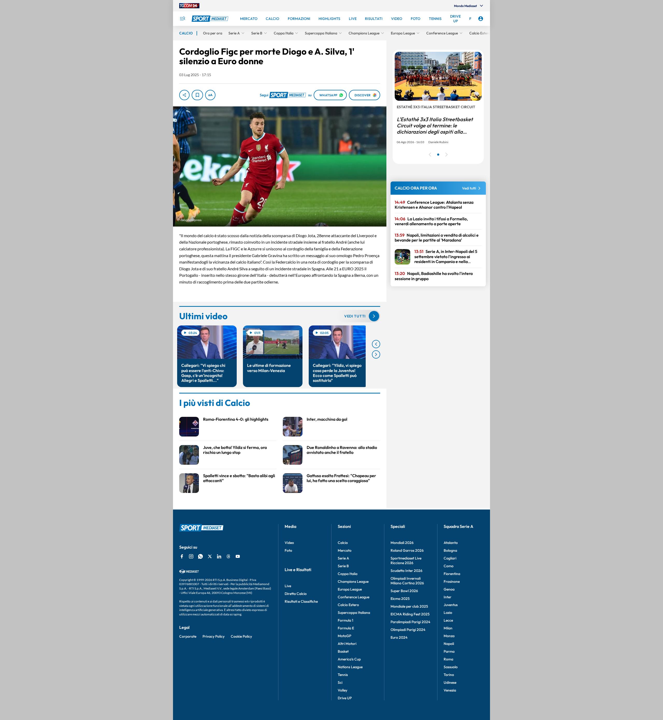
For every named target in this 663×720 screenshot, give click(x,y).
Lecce (448, 620)
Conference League (353, 597)
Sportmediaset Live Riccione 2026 (406, 560)
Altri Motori (347, 643)
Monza (449, 636)
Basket (343, 651)
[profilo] (480, 19)
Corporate (187, 636)
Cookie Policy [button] (241, 636)
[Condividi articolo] (184, 95)
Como (448, 566)
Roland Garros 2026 (407, 550)
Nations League (350, 667)
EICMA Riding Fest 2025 (410, 614)
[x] (209, 556)
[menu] (182, 19)
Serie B (343, 566)
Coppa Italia (347, 573)
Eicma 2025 (400, 598)
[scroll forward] (376, 354)
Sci (340, 682)
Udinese (450, 682)
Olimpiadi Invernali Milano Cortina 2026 (407, 580)
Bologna (450, 550)
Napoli (449, 643)
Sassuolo (451, 667)
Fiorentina (452, 573)
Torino (449, 674)
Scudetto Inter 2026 (406, 570)
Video (289, 542)
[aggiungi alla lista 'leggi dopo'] (197, 95)
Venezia (450, 690)
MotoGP (344, 636)
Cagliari (450, 558)
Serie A (343, 558)
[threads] (228, 556)
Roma (448, 659)
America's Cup (349, 659)
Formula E (346, 628)
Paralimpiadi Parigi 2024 (410, 622)
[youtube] (237, 556)
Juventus (451, 604)
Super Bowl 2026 (404, 590)
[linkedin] (219, 556)
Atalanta (451, 542)
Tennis (343, 674)
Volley (342, 690)
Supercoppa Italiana (354, 612)
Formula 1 (345, 620)
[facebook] (181, 556)
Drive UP (345, 698)
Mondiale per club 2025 (409, 606)
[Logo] (210, 19)
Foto (288, 550)
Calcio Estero (348, 604)
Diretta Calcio (296, 593)
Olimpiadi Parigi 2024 (408, 629)
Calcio (343, 542)
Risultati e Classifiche (301, 601)
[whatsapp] (200, 556)
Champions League (353, 581)
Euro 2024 (399, 637)
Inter (447, 597)
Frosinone (452, 581)
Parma (449, 651)
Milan (448, 628)
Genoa (449, 589)
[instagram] (191, 556)
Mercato (344, 550)
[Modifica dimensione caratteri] (210, 95)
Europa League (350, 589)
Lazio (448, 612)
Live (288, 586)
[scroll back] (376, 344)
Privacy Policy (214, 636)
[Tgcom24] (189, 5)
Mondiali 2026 (402, 542)
